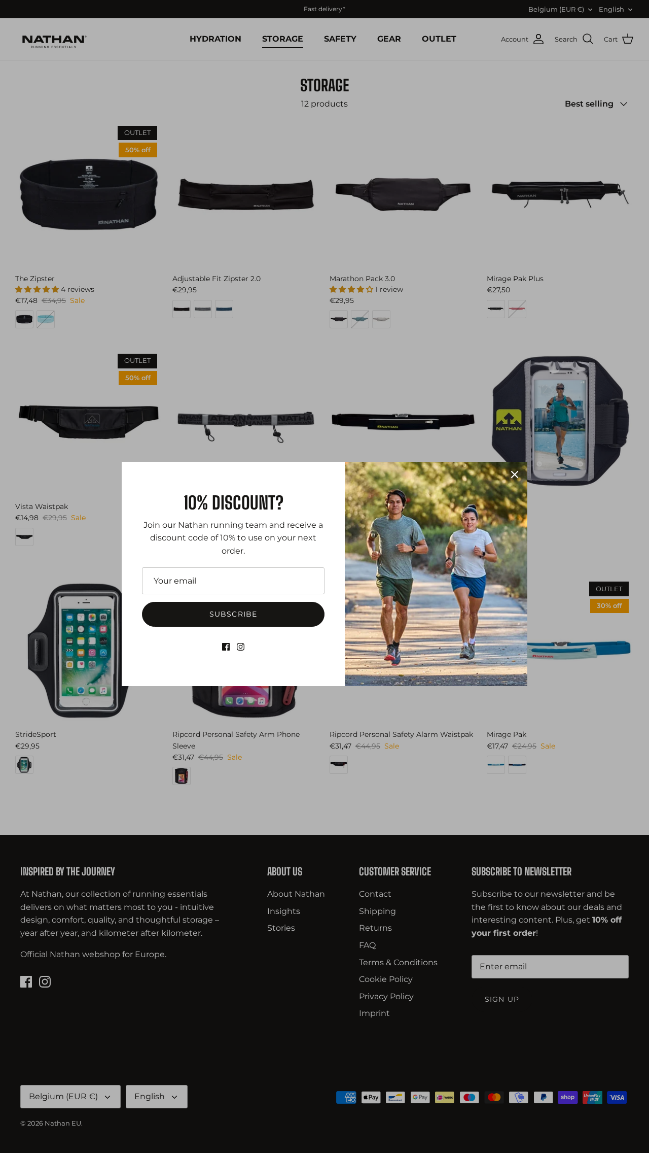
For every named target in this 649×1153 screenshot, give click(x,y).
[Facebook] (226, 647)
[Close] (514, 474)
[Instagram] (240, 647)
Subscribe (233, 614)
